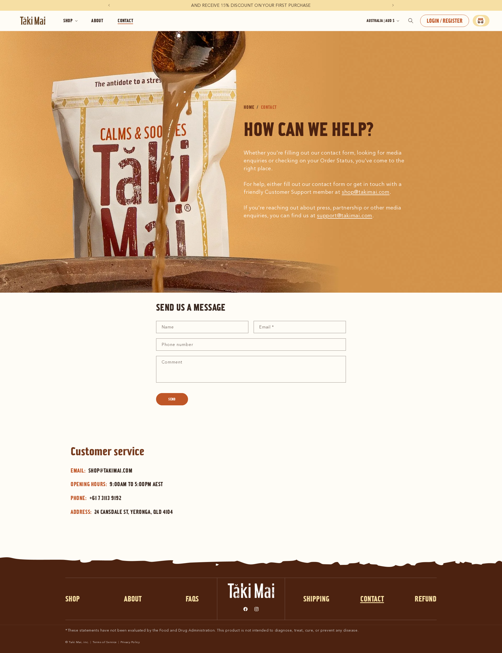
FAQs (192, 598)
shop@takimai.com (366, 192)
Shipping (316, 598)
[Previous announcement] (109, 5)
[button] (70, 20)
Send (172, 399)
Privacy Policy (130, 642)
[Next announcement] (393, 5)
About (133, 598)
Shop (72, 598)
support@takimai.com (344, 215)
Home (249, 107)
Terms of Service (105, 642)
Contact (372, 598)
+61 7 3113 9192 (105, 498)
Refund (426, 598)
